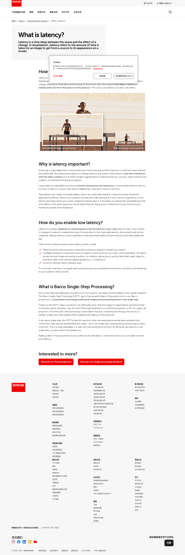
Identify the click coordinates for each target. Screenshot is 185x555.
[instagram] (13, 541)
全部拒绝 (102, 76)
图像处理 (97, 435)
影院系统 (55, 422)
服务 (136, 398)
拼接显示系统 (57, 443)
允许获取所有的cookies (123, 76)
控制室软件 (98, 421)
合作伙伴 (77, 12)
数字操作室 (139, 384)
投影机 (54, 405)
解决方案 (55, 460)
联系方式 (41, 12)
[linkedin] (24, 541)
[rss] (29, 541)
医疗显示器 (98, 384)
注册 (169, 543)
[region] (93, 70)
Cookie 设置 (57, 76)
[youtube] (35, 541)
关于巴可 (65, 12)
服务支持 (53, 12)
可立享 (54, 384)
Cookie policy (98, 68)
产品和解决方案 (18, 12)
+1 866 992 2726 (50, 528)
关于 (136, 477)
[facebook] (18, 541)
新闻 (31, 12)
